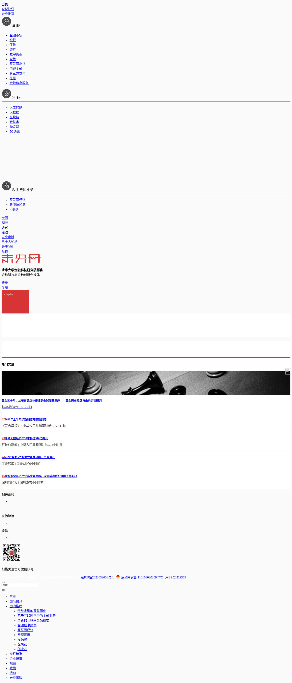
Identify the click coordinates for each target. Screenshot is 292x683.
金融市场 (16, 35)
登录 (5, 282)
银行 (13, 40)
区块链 (14, 117)
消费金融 (16, 68)
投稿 (5, 251)
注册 (5, 287)
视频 (5, 222)
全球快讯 (8, 9)
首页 (5, 4)
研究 (5, 227)
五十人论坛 (9, 242)
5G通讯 (15, 131)
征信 (13, 78)
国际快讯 (16, 601)
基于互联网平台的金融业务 (36, 615)
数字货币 (16, 54)
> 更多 (14, 209)
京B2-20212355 (175, 577)
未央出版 (8, 237)
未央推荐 (8, 14)
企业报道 (16, 658)
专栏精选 (16, 654)
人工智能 (16, 107)
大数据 (14, 112)
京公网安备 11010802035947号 (142, 577)
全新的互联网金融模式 (33, 620)
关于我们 (8, 246)
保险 (13, 45)
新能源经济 (17, 204)
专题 (5, 218)
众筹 (13, 59)
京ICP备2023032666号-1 (97, 577)
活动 (5, 232)
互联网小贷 (17, 64)
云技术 (14, 122)
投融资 (22, 639)
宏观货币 (23, 634)
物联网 (14, 126)
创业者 (22, 649)
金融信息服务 (19, 83)
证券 (13, 49)
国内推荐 (16, 606)
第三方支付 (17, 73)
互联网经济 (17, 200)
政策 (13, 668)
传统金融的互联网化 (31, 611)
